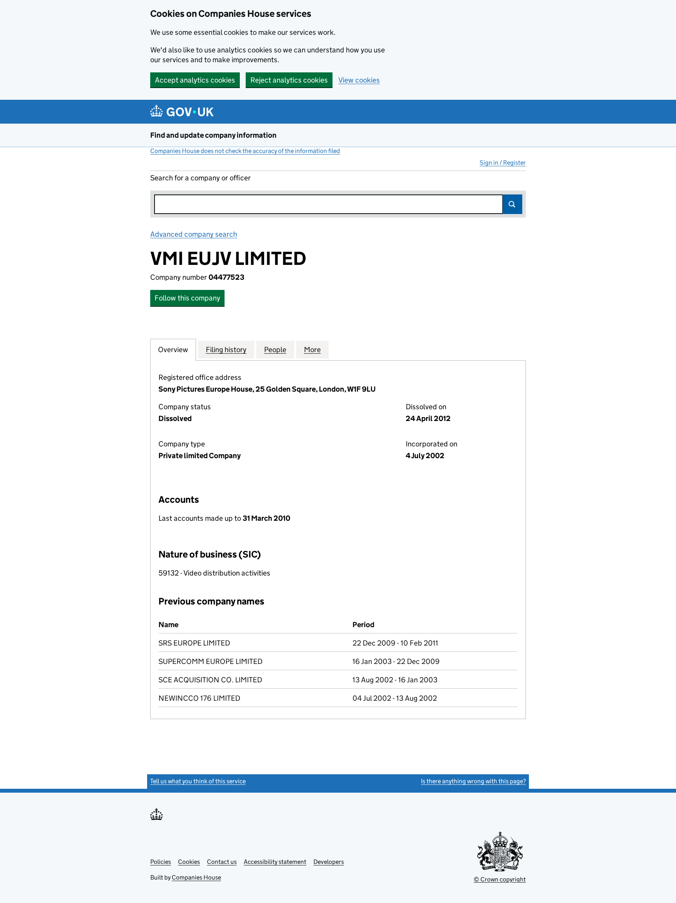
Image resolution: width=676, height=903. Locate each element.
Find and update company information (213, 135)
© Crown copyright (500, 879)
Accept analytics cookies (195, 80)
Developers (328, 861)
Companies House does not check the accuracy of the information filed (245, 151)
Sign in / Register (503, 162)
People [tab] (275, 349)
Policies (160, 861)
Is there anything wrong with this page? (473, 781)
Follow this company (187, 297)
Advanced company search (193, 234)
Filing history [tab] (226, 349)
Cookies (189, 861)
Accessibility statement (275, 861)
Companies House (196, 877)
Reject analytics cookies (289, 80)
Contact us (222, 861)
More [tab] (312, 349)
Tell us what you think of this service (198, 781)
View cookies (359, 80)
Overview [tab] (173, 349)
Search (512, 204)
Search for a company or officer (200, 177)
